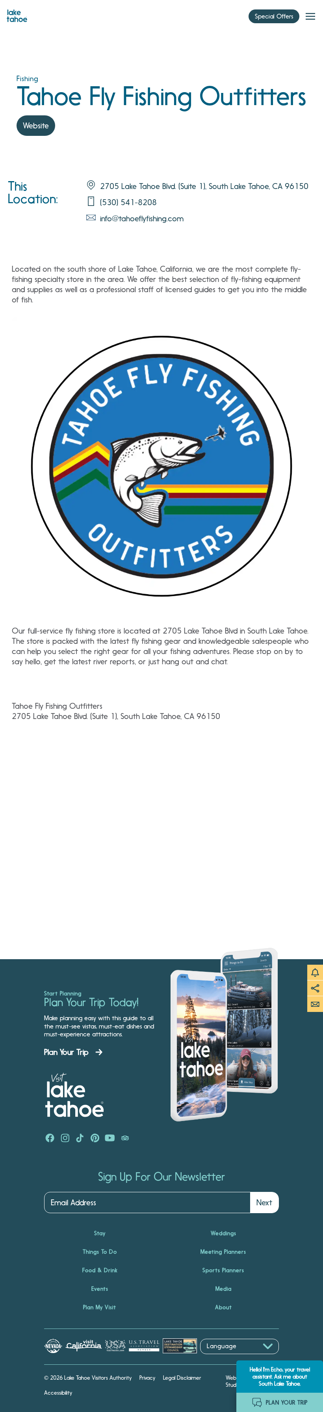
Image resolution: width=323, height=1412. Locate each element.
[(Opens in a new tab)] (50, 1138)
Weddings (223, 1233)
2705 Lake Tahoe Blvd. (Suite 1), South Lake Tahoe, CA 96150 (204, 186)
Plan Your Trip (66, 1052)
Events (99, 1289)
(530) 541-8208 (128, 202)
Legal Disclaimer (182, 1378)
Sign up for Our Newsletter (161, 1176)
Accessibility (58, 1393)
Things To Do (100, 1252)
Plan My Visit (99, 1307)
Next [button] (264, 1202)
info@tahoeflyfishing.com (142, 218)
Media (223, 1289)
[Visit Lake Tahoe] (17, 13)
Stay (100, 1233)
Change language (223, 1358)
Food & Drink (99, 1270)
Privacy (147, 1378)
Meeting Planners (223, 1252)
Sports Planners (223, 1270)
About (223, 1307)
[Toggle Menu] (310, 16)
